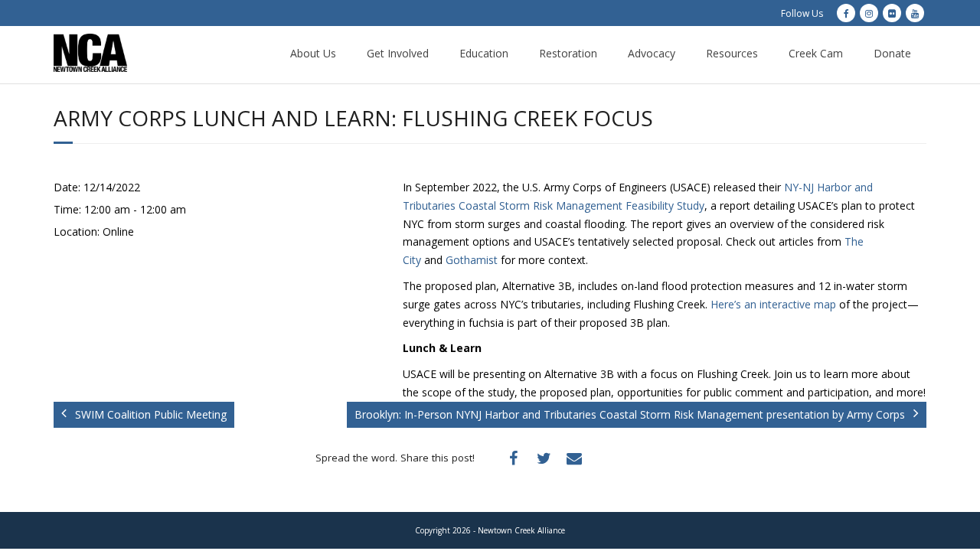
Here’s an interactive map (773, 304)
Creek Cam (816, 53)
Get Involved (398, 53)
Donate (892, 53)
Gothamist (472, 260)
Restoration (568, 53)
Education (483, 53)
